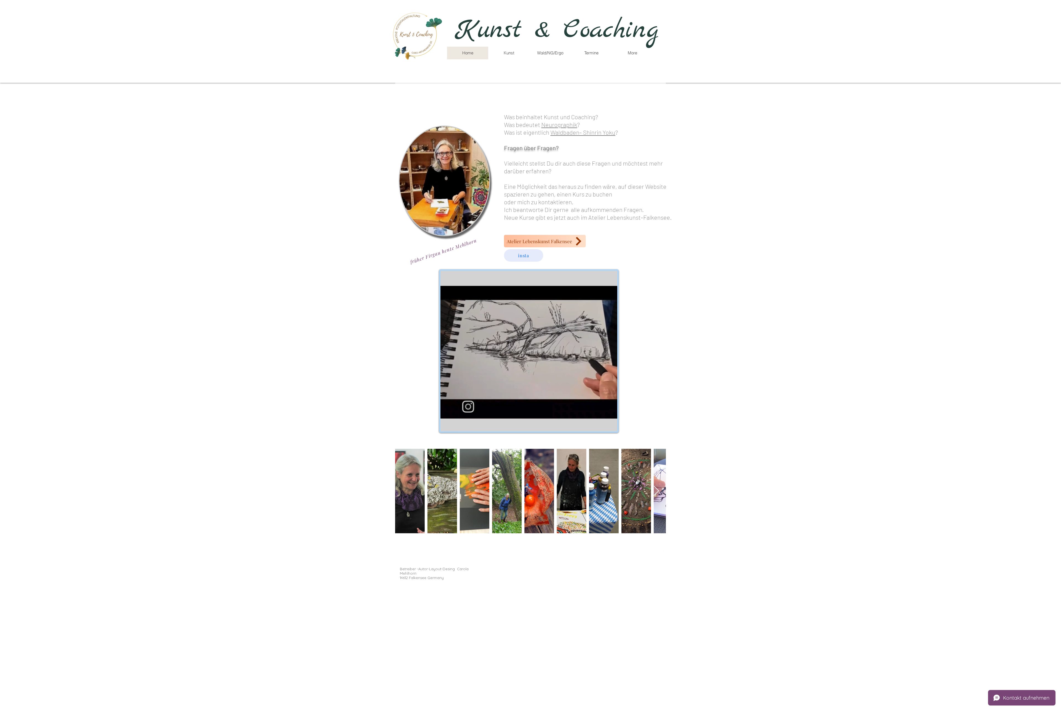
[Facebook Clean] (662, 550)
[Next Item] (656, 491)
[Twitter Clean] (652, 550)
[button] (550, 53)
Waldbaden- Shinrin (576, 132)
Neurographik (559, 124)
